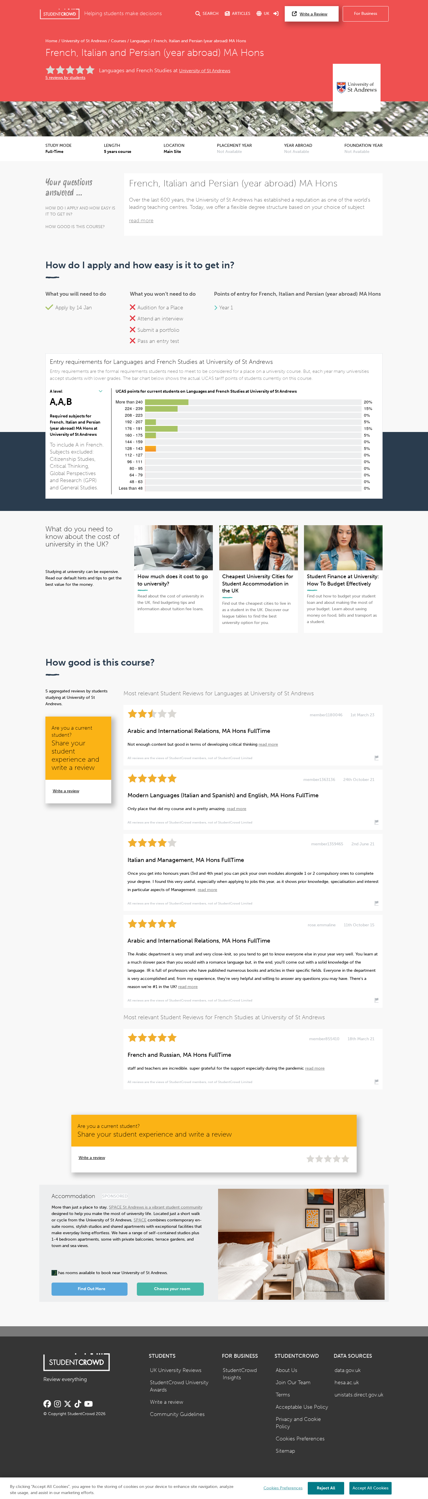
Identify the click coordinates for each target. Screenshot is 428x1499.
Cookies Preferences (300, 1439)
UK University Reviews (175, 1370)
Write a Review (313, 14)
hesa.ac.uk (347, 1383)
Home (52, 40)
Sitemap (285, 1451)
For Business (365, 13)
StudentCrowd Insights (240, 1374)
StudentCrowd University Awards (179, 1386)
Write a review (66, 791)
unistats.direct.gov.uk (359, 1395)
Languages (140, 40)
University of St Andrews (84, 40)
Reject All (326, 1487)
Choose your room (172, 1288)
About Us (286, 1370)
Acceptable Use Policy (302, 1407)
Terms (283, 1395)
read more (141, 221)
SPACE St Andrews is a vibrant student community (155, 1207)
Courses (118, 40)
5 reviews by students (65, 77)
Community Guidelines (177, 1414)
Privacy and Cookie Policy (298, 1423)
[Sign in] (276, 14)
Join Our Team (293, 1383)
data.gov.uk (348, 1370)
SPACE (140, 1220)
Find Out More (91, 1288)
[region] (214, 1488)
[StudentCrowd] (59, 13)
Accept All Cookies (370, 1487)
